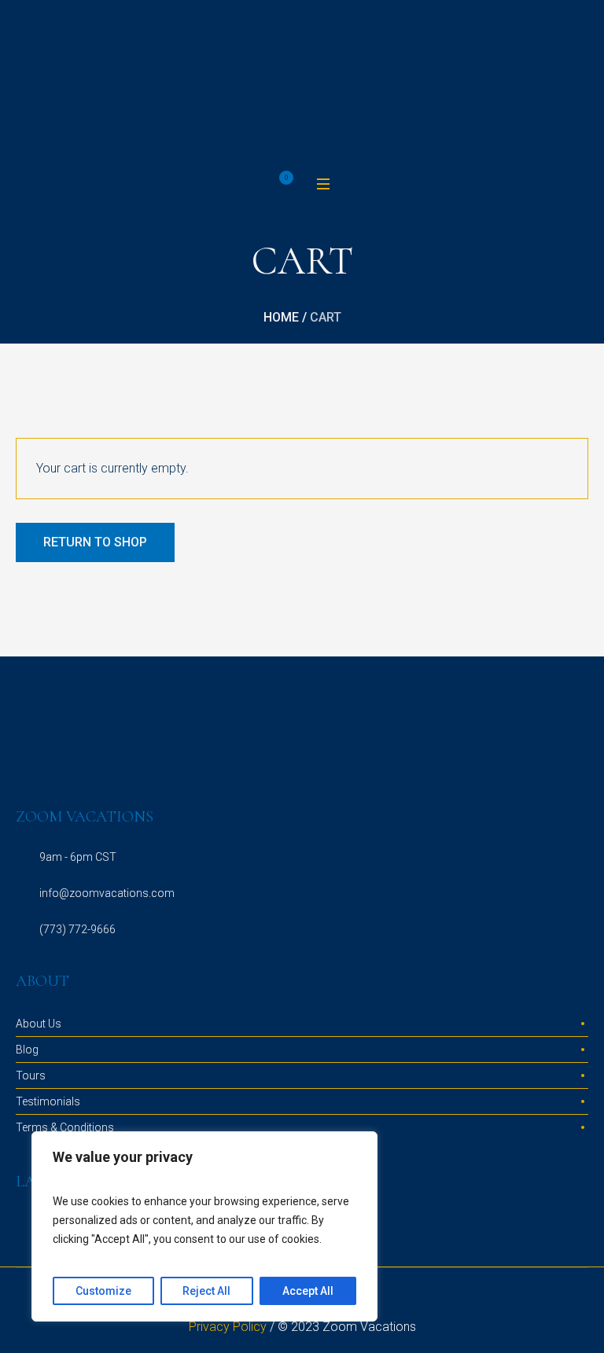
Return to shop (95, 542)
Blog (27, 1049)
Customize (103, 1291)
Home (281, 317)
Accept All (307, 1291)
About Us (38, 1023)
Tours (31, 1075)
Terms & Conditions (65, 1127)
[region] (204, 1226)
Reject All (206, 1291)
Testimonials (48, 1101)
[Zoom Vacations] (302, 85)
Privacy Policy (228, 1326)
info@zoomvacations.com (107, 893)
